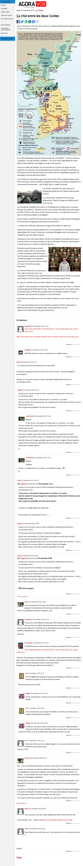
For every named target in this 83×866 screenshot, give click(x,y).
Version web (7, 39)
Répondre (68, 344)
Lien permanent (76, 344)
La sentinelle (30, 416)
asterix (27, 602)
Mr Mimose (28, 643)
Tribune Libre (5, 12)
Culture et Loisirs (6, 15)
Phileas (40, 10)
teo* (26, 740)
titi (26, 673)
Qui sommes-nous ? (7, 19)
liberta (27, 809)
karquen (27, 758)
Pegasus (28, 693)
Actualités (4, 8)
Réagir (19, 857)
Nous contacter (6, 25)
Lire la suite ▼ (23, 597)
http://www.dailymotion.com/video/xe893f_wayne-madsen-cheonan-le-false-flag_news (47, 337)
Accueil (3, 5)
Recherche (4, 33)
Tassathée (28, 350)
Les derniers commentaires (5, 29)
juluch (18, 362)
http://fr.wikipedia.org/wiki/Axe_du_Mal (58, 820)
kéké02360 (28, 326)
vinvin (26, 829)
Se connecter (5, 2)
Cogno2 (20, 390)
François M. (28, 619)
